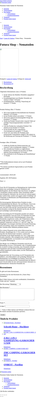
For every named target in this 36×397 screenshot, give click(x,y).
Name (2, 303)
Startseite (6, 9)
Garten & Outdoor (9, 38)
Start (1, 38)
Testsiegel (6, 17)
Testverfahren (11, 14)
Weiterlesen (7, 330)
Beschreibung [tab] (8, 82)
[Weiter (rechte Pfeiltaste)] (2, 396)
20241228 (28, 79)
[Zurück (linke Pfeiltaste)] (0, 396)
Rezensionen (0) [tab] (8, 84)
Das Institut (7, 12)
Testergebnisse (8, 10)
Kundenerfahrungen (13, 15)
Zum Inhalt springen (6, 1)
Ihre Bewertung (5, 284)
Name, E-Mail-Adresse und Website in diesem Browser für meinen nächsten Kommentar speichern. (17, 310)
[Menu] (0, 22)
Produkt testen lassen (10, 19)
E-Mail (2, 306)
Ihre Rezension (5, 287)
